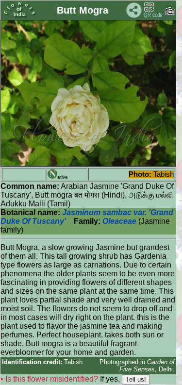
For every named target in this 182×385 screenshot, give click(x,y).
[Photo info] (170, 13)
